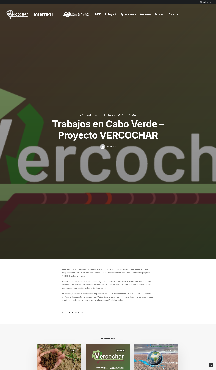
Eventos (93, 115)
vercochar (111, 146)
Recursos (160, 14)
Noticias (85, 115)
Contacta (173, 14)
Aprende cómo (128, 14)
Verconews (145, 14)
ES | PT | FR (207, 2)
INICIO (98, 14)
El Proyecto (111, 14)
